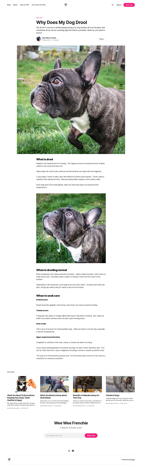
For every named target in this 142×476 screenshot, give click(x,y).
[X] (69, 451)
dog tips (39, 17)
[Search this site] (112, 4)
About (15, 5)
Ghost (133, 460)
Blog (8, 5)
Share (101, 39)
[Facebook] (73, 451)
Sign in (119, 5)
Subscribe (129, 5)
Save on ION (24, 5)
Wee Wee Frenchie (49, 38)
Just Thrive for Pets (38, 5)
